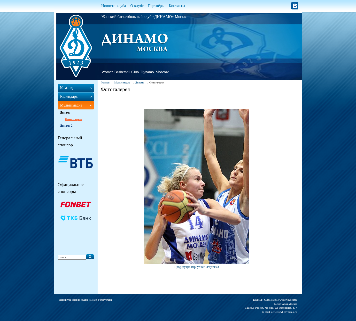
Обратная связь (288, 299)
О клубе (137, 6)
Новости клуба (113, 6)
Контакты (177, 6)
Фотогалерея (73, 119)
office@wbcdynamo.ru (284, 311)
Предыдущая (182, 267)
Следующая (211, 267)
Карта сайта (271, 299)
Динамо (139, 82)
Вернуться (197, 267)
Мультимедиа (122, 82)
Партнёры (156, 6)
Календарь (68, 96)
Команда (67, 88)
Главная (105, 82)
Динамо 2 (66, 125)
